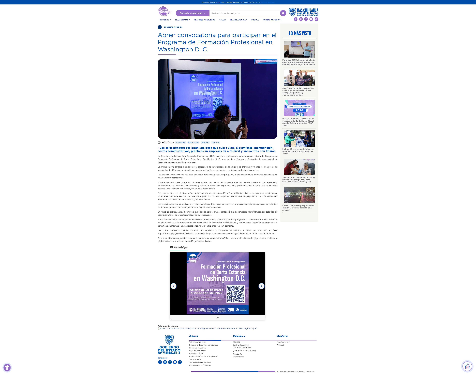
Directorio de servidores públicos (203, 345)
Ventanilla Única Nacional (200, 362)
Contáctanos (238, 357)
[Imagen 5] (223, 312)
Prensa (255, 20)
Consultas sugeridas (191, 13)
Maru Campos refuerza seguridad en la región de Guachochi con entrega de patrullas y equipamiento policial (298, 91)
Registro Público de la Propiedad (203, 356)
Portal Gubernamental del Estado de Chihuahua (164, 8)
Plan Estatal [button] (181, 20)
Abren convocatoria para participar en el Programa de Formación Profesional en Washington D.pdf (208, 328)
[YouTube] (175, 362)
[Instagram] (170, 362)
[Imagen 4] (220, 312)
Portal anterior (271, 20)
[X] (165, 362)
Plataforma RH (283, 342)
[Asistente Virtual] (467, 366)
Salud (222, 20)
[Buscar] (283, 13)
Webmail (280, 345)
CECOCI (236, 342)
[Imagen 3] (217, 312)
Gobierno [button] (164, 20)
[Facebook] (160, 362)
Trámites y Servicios (204, 20)
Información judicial (197, 348)
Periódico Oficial (196, 353)
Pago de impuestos (197, 350)
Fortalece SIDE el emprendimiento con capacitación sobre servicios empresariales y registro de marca (298, 62)
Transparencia (195, 359)
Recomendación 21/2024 (199, 365)
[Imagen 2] (214, 312)
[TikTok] (180, 362)
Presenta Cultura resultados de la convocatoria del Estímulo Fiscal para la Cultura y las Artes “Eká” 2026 (298, 122)
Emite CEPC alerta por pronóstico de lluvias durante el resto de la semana (298, 208)
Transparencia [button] (238, 20)
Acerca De (237, 354)
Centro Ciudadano (241, 345)
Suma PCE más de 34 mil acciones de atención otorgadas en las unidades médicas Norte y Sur (298, 179)
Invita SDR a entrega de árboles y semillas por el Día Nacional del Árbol (298, 151)
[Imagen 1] (211, 312)
